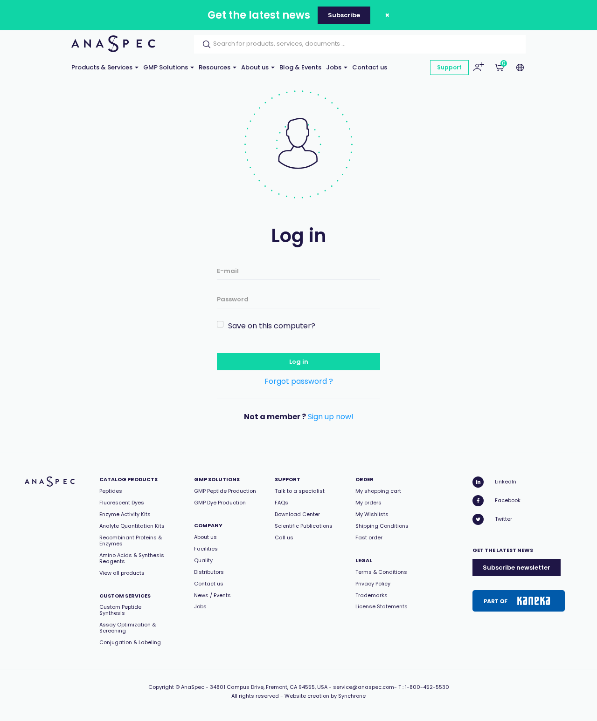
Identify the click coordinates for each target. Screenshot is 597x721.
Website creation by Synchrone (325, 696)
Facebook (508, 500)
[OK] (204, 44)
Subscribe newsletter (516, 567)
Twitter (503, 519)
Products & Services (102, 67)
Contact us (369, 67)
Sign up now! (331, 416)
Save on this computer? (271, 325)
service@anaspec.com (363, 687)
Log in (298, 361)
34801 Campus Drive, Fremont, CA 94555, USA (268, 687)
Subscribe (344, 15)
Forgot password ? (298, 381)
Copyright (161, 687)
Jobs (334, 67)
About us (255, 67)
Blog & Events (300, 67)
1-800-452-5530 (427, 687)
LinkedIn (505, 481)
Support (449, 67)
